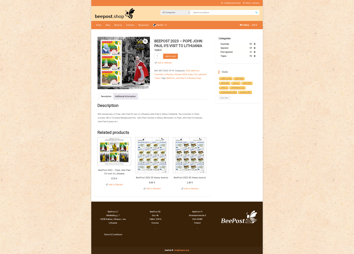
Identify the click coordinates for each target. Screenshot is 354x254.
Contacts (130, 25)
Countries (158, 74)
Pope (190, 74)
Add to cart (170, 56)
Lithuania (168, 74)
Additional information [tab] (125, 96)
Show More (224, 98)
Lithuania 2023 (180, 74)
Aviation (245, 92)
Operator (238, 48)
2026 (224, 87)
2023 (188, 70)
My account (144, 25)
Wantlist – (161, 25)
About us (118, 25)
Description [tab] (106, 96)
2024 (236, 83)
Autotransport (228, 92)
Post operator (199, 74)
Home (98, 25)
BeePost (195, 70)
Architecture (237, 88)
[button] (145, 41)
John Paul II (180, 78)
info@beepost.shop (181, 250)
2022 (226, 78)
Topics (157, 78)
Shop (108, 25)
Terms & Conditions (113, 234)
